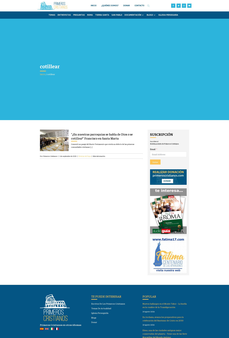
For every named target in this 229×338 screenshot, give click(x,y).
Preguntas (79, 14)
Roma (90, 14)
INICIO (93, 5)
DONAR (126, 5)
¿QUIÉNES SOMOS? (110, 5)
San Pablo (117, 14)
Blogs (93, 317)
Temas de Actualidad (101, 308)
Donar (94, 322)
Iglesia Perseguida (168, 14)
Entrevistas (64, 14)
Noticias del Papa (84, 156)
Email (153, 149)
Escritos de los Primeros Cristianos (108, 303)
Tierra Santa (102, 14)
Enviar (155, 162)
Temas (52, 14)
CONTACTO (139, 5)
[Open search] (148, 6)
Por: (48, 156)
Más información (99, 156)
